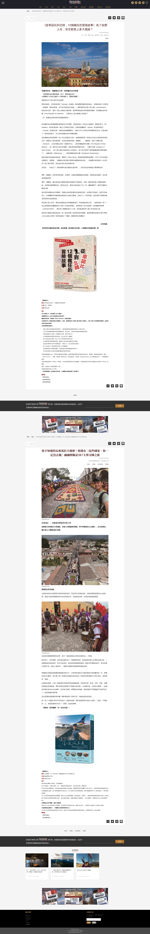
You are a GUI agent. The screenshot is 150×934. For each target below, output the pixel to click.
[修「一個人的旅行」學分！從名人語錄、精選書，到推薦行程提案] (37, 866)
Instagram (28, 919)
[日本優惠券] (75, 424)
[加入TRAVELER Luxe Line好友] (139, 2)
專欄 (76, 7)
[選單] (3, 3)
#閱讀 (106, 38)
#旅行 (88, 464)
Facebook (28, 917)
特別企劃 (83, 7)
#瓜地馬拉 (100, 464)
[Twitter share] (114, 17)
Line (27, 920)
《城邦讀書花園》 (46, 382)
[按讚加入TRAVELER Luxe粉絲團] (132, 2)
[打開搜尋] (146, 2)
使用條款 (28, 924)
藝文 (64, 7)
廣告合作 (99, 7)
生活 (58, 7)
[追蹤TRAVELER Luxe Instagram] (136, 2)
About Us (28, 915)
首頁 (28, 11)
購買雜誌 (91, 7)
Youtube (28, 922)
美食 (46, 7)
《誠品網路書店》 (46, 379)
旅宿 (52, 7)
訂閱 (119, 406)
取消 (94, 922)
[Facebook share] (109, 17)
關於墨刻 (108, 7)
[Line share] (123, 17)
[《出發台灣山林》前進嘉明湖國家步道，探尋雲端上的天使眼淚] (62, 866)
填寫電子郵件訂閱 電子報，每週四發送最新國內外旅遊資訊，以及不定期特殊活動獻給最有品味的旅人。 (54, 405)
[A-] (27, 18)
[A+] (32, 18)
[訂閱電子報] (143, 2)
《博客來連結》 (46, 377)
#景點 (93, 464)
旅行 (40, 7)
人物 (70, 7)
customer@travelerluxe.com (75, 932)
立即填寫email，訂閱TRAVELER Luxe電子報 (94, 916)
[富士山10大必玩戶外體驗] (87, 866)
